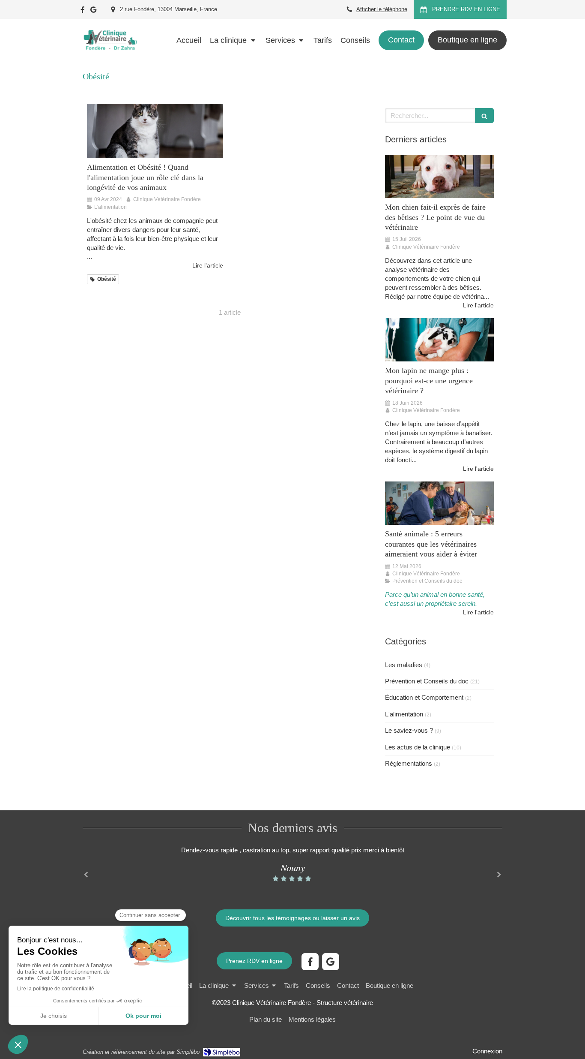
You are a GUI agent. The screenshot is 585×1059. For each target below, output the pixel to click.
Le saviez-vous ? (409, 730)
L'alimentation (404, 714)
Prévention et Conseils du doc (427, 681)
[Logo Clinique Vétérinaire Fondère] (109, 57)
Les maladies (403, 664)
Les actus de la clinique (417, 747)
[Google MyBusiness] (93, 11)
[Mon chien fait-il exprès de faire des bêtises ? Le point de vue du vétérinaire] (439, 177)
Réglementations (408, 763)
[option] (292, 864)
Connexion (487, 1051)
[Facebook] (82, 11)
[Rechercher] (484, 115)
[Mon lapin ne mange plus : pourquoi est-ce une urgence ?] (439, 340)
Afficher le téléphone (381, 9)
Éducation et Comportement (424, 697)
